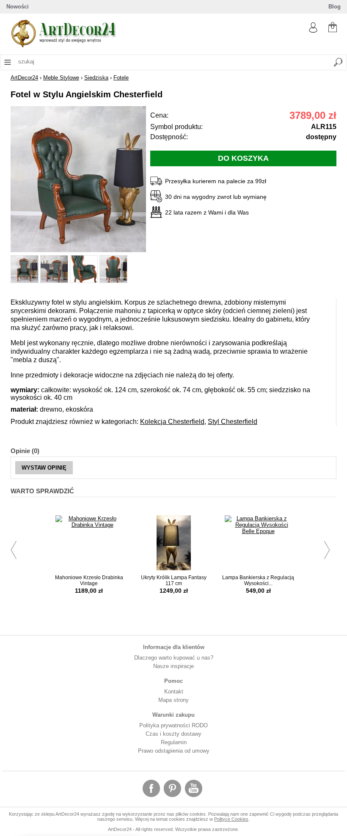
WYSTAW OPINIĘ (44, 468)
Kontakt (173, 691)
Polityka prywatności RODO (173, 725)
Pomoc (173, 681)
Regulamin (174, 742)
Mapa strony (173, 700)
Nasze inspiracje (173, 666)
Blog (334, 6)
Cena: (159, 115)
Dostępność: (169, 136)
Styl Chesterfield (232, 421)
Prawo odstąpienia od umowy (173, 751)
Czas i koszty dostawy (173, 734)
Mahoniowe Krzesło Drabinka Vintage (89, 580)
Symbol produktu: (176, 126)
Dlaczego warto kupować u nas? (173, 657)
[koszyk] (332, 28)
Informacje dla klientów (173, 647)
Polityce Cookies (231, 819)
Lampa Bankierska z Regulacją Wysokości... (258, 580)
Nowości (17, 6)
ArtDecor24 (24, 77)
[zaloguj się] (313, 31)
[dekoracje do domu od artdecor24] (63, 45)
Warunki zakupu (173, 715)
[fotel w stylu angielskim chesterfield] (78, 250)
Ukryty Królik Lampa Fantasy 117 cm (174, 580)
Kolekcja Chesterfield (172, 421)
